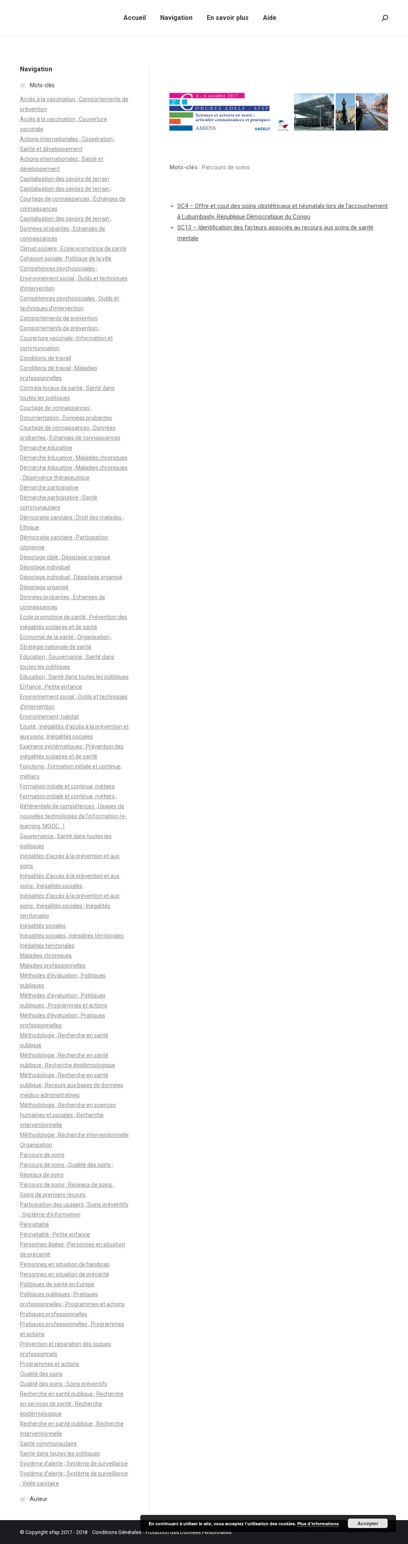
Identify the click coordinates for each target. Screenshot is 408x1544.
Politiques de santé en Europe (57, 1284)
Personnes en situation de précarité (64, 1274)
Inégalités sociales (43, 926)
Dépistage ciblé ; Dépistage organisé (65, 557)
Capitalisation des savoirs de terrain (64, 179)
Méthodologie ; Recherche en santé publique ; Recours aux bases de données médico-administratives (71, 1085)
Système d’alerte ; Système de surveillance (74, 1463)
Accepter (368, 1523)
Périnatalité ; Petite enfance (55, 1234)
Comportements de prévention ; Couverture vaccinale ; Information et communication (66, 338)
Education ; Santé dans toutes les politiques (74, 677)
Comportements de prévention (59, 318)
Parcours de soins (42, 1155)
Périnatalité (34, 1224)
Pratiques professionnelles (53, 1314)
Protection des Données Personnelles (188, 1532)
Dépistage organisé (44, 587)
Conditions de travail (45, 358)
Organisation (36, 1145)
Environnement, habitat (49, 716)
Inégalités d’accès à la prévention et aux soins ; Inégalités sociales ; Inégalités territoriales (70, 906)
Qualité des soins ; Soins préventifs (63, 1384)
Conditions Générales (116, 1532)
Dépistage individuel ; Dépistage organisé (71, 577)
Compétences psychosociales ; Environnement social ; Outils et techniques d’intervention (74, 278)
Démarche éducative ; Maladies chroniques (74, 458)
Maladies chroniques (46, 955)
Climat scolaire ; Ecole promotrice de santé (73, 248)
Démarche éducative (46, 448)
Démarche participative (49, 487)
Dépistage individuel (45, 567)
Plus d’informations (318, 1523)
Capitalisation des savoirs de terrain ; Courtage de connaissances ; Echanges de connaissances (73, 199)
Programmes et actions (49, 1364)
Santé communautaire (48, 1443)
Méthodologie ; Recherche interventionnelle (74, 1135)
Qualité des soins (41, 1374)
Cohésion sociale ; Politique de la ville (66, 258)
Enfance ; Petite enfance (51, 687)
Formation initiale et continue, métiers (67, 786)
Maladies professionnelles (53, 965)
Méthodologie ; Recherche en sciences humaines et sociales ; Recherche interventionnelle (68, 1115)
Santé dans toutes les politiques (60, 1453)
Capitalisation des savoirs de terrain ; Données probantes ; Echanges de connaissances (66, 229)
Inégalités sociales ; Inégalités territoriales (72, 936)
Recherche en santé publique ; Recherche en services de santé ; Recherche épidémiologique (72, 1404)
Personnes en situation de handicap (65, 1264)
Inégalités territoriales (47, 945)
